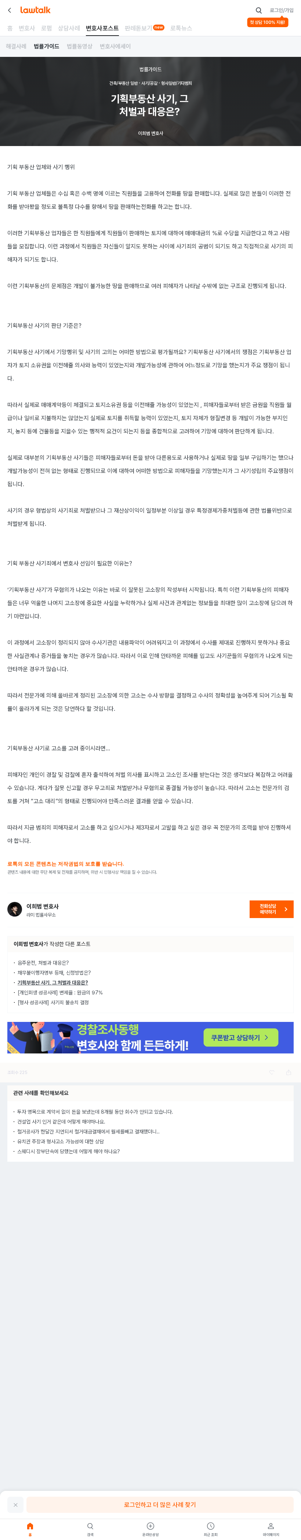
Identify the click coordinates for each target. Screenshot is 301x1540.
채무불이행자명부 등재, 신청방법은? (54, 973)
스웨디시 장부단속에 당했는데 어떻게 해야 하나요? (68, 1151)
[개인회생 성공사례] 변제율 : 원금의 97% (60, 992)
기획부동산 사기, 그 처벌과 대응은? (53, 983)
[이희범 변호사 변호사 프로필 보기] (14, 909)
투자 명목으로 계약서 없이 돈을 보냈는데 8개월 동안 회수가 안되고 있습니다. (95, 1112)
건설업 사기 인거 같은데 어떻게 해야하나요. (61, 1122)
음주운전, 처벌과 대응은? (43, 963)
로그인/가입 (282, 10)
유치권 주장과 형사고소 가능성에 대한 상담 (60, 1141)
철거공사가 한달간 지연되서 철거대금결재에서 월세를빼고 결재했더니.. (88, 1132)
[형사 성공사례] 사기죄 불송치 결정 (53, 1002)
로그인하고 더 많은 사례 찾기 (160, 1504)
